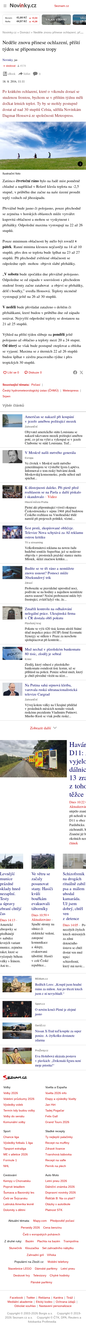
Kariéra (58, 1297)
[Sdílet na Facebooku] (75, 372)
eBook (11, 74)
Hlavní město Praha (36, 502)
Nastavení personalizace (55, 1306)
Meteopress (70, 390)
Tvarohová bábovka (58, 1154)
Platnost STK (53, 1210)
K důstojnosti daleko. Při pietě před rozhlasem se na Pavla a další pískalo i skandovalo (53, 492)
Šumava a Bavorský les (18, 1192)
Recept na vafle (55, 1160)
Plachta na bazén (48, 1241)
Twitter (30, 1297)
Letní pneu (68, 1268)
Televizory (39, 1275)
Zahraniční (31, 426)
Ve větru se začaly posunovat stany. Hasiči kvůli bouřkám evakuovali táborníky (42, 891)
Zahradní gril (35, 1255)
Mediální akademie (20, 1301)
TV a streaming (34, 542)
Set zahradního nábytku (58, 1248)
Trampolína (70, 1241)
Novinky (8, 60)
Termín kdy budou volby (19, 1110)
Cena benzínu (52, 1227)
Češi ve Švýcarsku (15, 1198)
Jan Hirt (50, 1104)
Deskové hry (21, 1275)
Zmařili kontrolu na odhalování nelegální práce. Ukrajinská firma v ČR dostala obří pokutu (50, 613)
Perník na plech (55, 1166)
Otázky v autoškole (57, 1204)
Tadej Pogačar (54, 1110)
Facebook (16, 1297)
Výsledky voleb (13, 1104)
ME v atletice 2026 (15, 1154)
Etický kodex (44, 1301)
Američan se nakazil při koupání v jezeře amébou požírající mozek (50, 419)
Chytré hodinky (60, 1275)
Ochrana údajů (65, 1301)
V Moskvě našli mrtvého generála (50, 452)
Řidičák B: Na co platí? (60, 1198)
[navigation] (5, 5)
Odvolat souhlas (25, 1306)
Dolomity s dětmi (14, 1210)
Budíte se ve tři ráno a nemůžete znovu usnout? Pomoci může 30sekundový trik (49, 573)
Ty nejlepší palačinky (59, 1137)
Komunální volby (14, 1122)
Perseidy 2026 (30, 1227)
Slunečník (15, 1248)
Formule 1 (10, 1160)
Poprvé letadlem (14, 1186)
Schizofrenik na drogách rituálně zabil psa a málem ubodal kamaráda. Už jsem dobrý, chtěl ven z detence (74, 896)
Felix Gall (51, 1116)
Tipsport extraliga (14, 1148)
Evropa (29, 458)
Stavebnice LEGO (20, 1268)
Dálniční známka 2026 (60, 1186)
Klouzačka (32, 1248)
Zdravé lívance (55, 1148)
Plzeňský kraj (33, 623)
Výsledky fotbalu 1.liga (18, 1142)
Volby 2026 (10, 1093)
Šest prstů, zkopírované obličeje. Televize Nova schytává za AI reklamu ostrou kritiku (54, 532)
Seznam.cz (61, 5)
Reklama (44, 1297)
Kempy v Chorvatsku (17, 1181)
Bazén (29, 1241)
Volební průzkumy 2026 (18, 1098)
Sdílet (26, 74)
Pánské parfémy (41, 1282)
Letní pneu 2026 (56, 1181)
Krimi (28, 659)
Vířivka (51, 1255)
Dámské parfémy (46, 1268)
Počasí (35, 384)
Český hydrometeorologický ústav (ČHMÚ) (31, 390)
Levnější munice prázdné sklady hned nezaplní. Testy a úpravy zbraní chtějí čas (10, 893)
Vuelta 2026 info (56, 1093)
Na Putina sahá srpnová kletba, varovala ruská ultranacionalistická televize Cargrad (51, 689)
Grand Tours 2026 (57, 1122)
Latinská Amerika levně (18, 1204)
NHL (6, 1166)
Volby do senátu (13, 1116)
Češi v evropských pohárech (41, 1234)
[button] (43, 146)
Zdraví (28, 583)
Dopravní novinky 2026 (60, 1192)
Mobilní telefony (58, 1261)
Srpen (6, 396)
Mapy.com (40, 1220)
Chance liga (11, 1137)
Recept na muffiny (57, 1142)
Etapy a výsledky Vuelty (60, 1098)
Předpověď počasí (62, 1220)
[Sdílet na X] (81, 372)
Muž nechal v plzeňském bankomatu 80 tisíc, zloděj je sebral (52, 651)
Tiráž (69, 1297)
